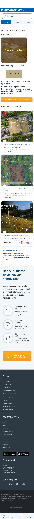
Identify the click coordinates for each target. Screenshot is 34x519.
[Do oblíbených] (4, 142)
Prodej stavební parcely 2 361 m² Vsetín (16, 235)
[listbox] (17, 16)
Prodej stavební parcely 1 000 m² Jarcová (17, 144)
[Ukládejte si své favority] (8, 310)
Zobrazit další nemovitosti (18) (12, 250)
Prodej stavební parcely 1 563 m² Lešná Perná (16, 189)
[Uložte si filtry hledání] (8, 324)
